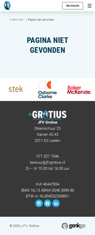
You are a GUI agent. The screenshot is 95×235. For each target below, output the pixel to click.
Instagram (39, 203)
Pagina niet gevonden (41, 19)
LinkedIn (56, 203)
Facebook (47, 203)
